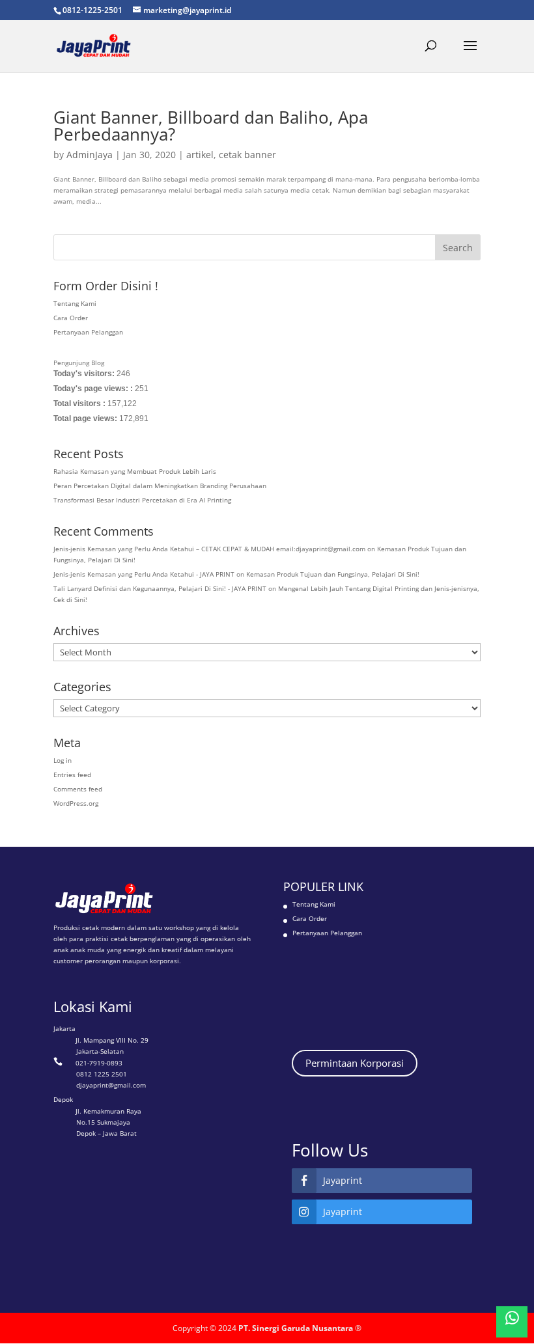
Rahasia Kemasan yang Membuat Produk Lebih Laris (134, 471)
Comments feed (77, 788)
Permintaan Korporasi (354, 1062)
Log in (62, 760)
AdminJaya (89, 154)
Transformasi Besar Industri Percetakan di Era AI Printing (142, 499)
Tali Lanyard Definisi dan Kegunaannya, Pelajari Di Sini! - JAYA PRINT (159, 588)
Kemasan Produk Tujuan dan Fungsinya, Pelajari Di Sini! (332, 574)
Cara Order (70, 317)
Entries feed (72, 774)
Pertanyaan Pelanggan (88, 331)
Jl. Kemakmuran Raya (108, 1111)
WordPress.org (75, 803)
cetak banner (247, 154)
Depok (63, 1099)
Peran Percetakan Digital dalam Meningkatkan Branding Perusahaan (159, 485)
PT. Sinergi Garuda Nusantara (295, 1328)
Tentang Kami (74, 303)
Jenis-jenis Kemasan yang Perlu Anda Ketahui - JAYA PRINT (143, 574)
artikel (200, 154)
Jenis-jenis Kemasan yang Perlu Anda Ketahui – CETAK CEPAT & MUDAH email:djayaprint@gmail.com (209, 548)
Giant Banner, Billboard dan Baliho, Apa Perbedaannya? (210, 125)
